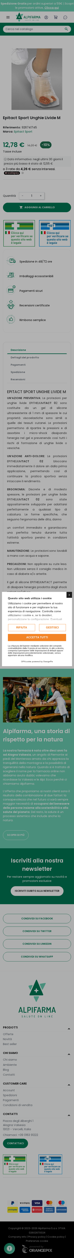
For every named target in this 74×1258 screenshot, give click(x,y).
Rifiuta (21, 627)
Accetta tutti (37, 637)
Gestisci (52, 627)
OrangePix (48, 661)
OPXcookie (26, 661)
